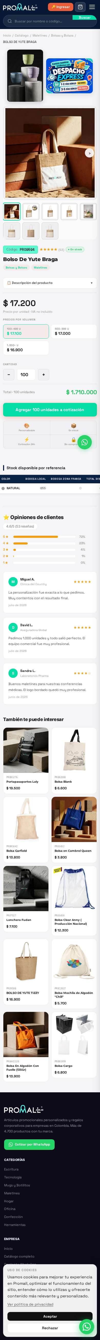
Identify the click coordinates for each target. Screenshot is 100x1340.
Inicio (7, 35)
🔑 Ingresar (61, 7)
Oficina (9, 1209)
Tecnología (13, 1177)
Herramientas (15, 1225)
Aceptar (50, 1316)
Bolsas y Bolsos (62, 35)
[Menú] (92, 7)
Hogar (9, 1201)
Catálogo (21, 35)
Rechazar (50, 1328)
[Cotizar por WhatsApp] (84, 442)
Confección (13, 1217)
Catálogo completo (19, 1256)
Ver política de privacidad (30, 1304)
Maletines (40, 35)
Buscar (85, 17)
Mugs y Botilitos (17, 1185)
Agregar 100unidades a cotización (50, 409)
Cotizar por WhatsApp (32, 1144)
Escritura (11, 1169)
